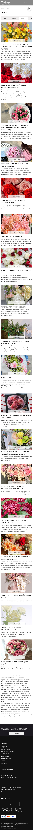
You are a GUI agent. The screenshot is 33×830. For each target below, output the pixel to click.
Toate (5, 18)
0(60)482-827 (5, 799)
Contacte (4, 763)
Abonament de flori (7, 751)
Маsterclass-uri (6, 749)
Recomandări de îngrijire (9, 777)
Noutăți (14, 18)
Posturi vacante (6, 758)
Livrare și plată (5, 773)
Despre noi (4, 747)
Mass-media (5, 756)
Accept (17, 733)
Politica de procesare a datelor (11, 787)
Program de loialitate (8, 789)
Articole (23, 18)
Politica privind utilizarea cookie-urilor (20, 729)
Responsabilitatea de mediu (9, 828)
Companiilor (5, 754)
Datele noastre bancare (8, 792)
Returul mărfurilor (7, 775)
